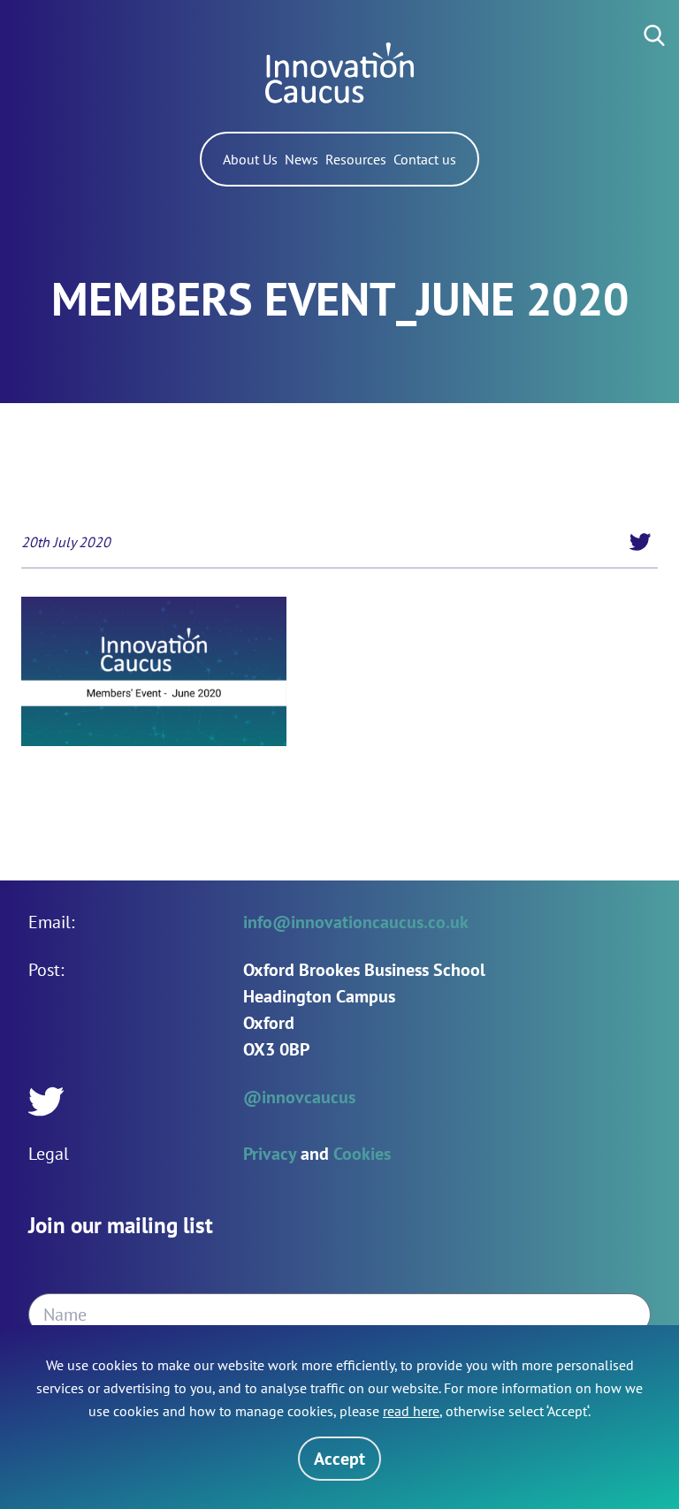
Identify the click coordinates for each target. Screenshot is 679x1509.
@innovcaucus (299, 1097)
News (301, 159)
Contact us (424, 159)
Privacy (269, 1153)
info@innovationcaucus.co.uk (356, 922)
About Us (250, 159)
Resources (355, 159)
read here (411, 1411)
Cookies (362, 1153)
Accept (339, 1458)
